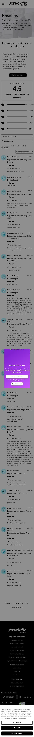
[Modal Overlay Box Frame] (17, 368)
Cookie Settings (17, 722)
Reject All (17, 728)
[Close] (31, 707)
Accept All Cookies (17, 733)
